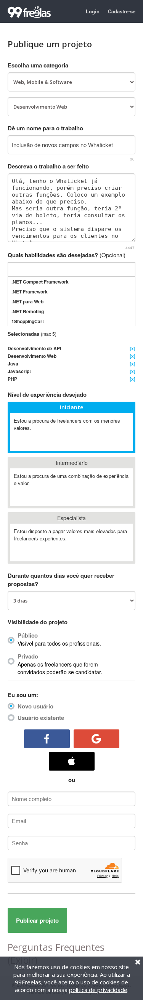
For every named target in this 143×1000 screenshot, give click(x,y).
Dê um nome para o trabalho (45, 128)
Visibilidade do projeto (37, 622)
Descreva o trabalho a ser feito (48, 166)
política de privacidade (98, 990)
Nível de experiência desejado (47, 394)
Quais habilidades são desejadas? (66, 255)
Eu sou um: (23, 695)
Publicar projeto (37, 920)
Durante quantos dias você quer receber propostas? (61, 579)
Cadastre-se (121, 11)
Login (93, 11)
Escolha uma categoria (38, 65)
